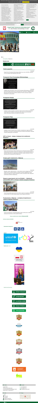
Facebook (6, 397)
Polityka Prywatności (7, 398)
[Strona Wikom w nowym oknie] (5, 402)
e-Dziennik (6, 396)
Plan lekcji (36, 32)
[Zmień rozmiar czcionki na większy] (19, 23)
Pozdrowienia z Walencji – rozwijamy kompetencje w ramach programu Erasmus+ (17, 198)
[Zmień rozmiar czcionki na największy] (21, 23)
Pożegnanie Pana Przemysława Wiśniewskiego (15, 77)
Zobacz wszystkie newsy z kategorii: (19, 216)
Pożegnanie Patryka (8, 97)
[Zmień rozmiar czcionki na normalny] (17, 23)
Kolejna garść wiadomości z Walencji (13, 158)
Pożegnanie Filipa (8, 117)
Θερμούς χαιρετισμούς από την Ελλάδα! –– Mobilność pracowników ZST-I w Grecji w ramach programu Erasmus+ (19, 179)
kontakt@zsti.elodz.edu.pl (25, 389)
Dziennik (21, 32)
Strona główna (5, 58)
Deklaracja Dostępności (8, 399)
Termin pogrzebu (7, 69)
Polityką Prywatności (22, 0)
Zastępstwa (29, 32)
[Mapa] (25, 396)
